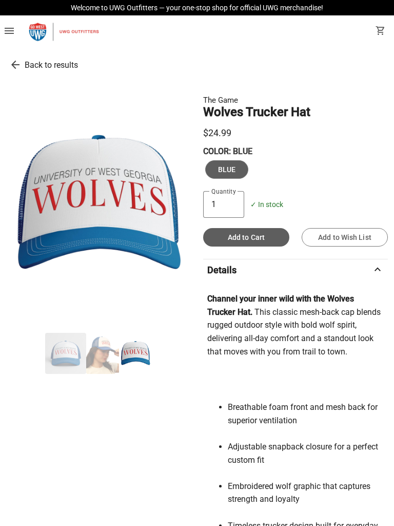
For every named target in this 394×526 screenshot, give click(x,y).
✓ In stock (266, 204)
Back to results (51, 65)
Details (295, 269)
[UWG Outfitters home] (64, 32)
